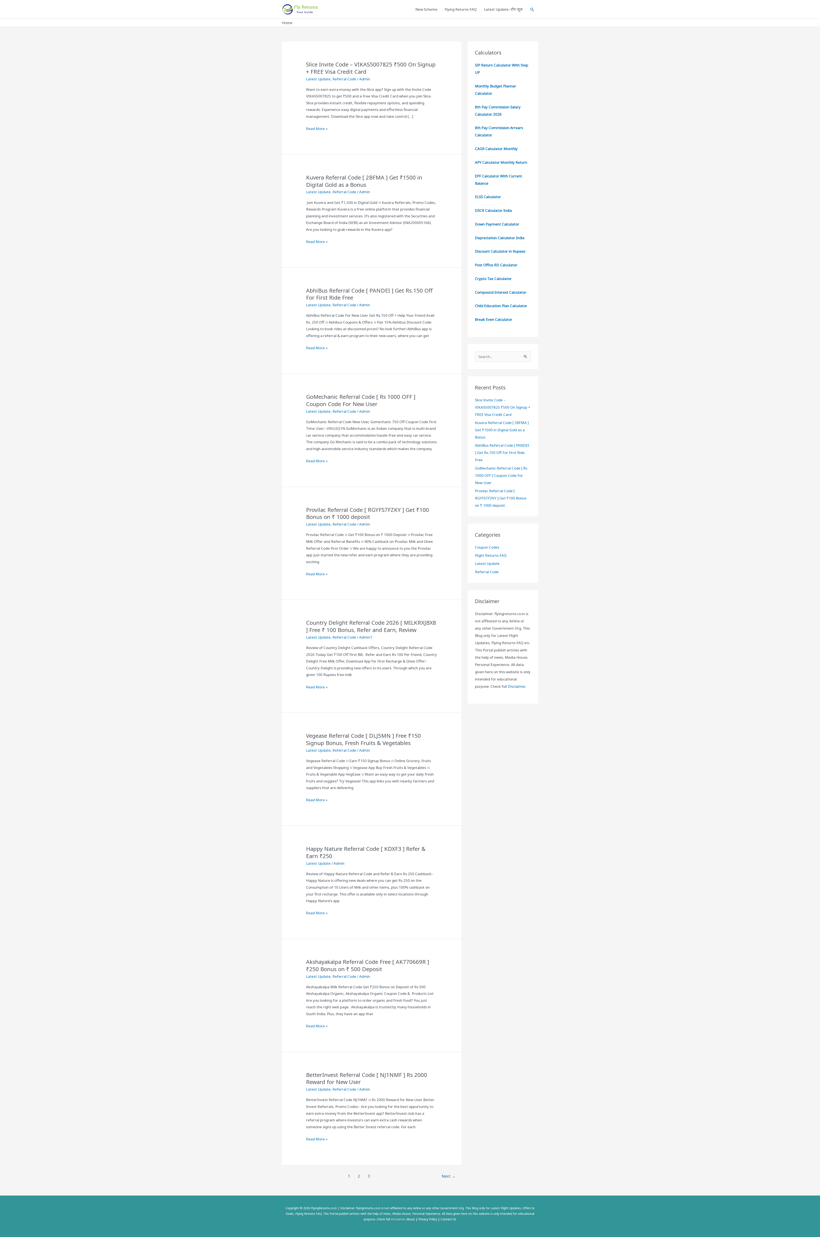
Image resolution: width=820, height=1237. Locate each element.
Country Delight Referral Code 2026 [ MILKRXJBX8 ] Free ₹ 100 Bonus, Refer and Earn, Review (371, 626)
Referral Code (344, 79)
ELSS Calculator (488, 196)
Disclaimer (516, 686)
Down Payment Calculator (497, 224)
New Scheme (426, 9)
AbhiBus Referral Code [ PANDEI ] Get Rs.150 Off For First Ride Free (369, 294)
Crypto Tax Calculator (493, 278)
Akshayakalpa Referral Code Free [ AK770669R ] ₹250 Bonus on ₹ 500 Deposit (367, 965)
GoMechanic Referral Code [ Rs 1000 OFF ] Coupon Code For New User (360, 400)
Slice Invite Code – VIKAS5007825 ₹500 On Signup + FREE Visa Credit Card (371, 67)
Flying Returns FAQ (461, 9)
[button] (532, 9)
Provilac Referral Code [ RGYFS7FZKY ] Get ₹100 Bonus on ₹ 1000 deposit (367, 513)
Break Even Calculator (493, 319)
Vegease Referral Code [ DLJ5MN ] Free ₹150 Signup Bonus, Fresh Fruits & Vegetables (363, 739)
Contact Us (448, 1219)
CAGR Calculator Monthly (496, 148)
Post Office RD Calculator (496, 264)
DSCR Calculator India (493, 210)
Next (448, 1176)
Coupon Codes (487, 547)
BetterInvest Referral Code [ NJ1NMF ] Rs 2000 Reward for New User (366, 1078)
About (410, 1219)
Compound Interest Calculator (500, 292)
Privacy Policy (427, 1219)
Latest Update (318, 79)
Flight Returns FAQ (491, 555)
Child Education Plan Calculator (501, 305)
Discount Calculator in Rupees (500, 251)
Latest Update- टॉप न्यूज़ (503, 9)
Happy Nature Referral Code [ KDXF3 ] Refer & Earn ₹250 (366, 852)
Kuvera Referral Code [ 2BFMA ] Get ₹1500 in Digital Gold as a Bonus (364, 181)
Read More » (317, 129)
